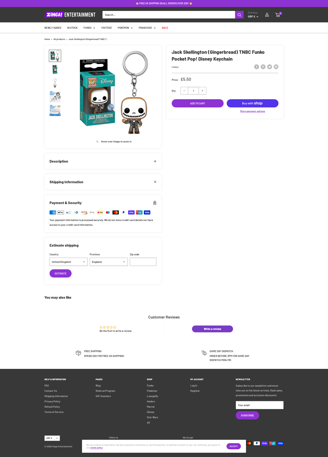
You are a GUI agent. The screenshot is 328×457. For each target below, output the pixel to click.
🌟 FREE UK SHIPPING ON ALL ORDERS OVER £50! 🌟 (164, 3)
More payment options (252, 111)
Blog (98, 385)
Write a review (212, 328)
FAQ (46, 385)
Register (195, 390)
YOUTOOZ (106, 27)
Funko (175, 67)
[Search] (239, 14)
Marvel (151, 406)
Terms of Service (54, 411)
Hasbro (151, 401)
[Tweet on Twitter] (269, 66)
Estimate (60, 273)
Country (54, 254)
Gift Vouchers (103, 396)
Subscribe (247, 415)
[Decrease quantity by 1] (184, 90)
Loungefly (152, 396)
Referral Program (105, 390)
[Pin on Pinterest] (263, 66)
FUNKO (87, 27)
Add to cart (197, 103)
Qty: (174, 90)
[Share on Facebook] (256, 66)
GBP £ (49, 438)
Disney (150, 411)
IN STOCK (72, 27)
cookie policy (96, 447)
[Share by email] (276, 66)
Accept (234, 446)
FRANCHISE (145, 27)
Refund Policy (52, 406)
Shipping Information (56, 396)
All (148, 422)
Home (47, 39)
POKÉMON (123, 27)
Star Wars (152, 417)
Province (95, 254)
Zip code (134, 254)
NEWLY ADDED (52, 27)
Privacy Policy (52, 401)
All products (59, 39)
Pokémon (152, 390)
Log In (193, 385)
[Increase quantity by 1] (202, 90)
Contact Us (50, 390)
